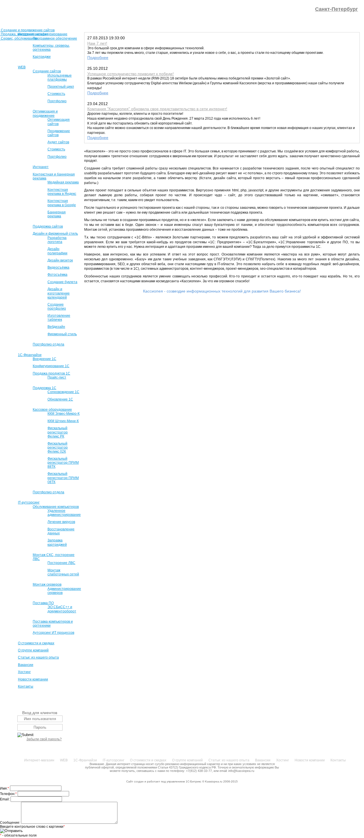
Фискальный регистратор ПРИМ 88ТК (63, 463)
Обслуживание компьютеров (56, 507)
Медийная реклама (63, 182)
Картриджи (42, 57)
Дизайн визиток (60, 260)
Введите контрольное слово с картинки (32, 827)
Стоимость (56, 94)
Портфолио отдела (48, 344)
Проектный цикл (60, 87)
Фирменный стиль (62, 334)
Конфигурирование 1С (51, 366)
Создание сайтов (47, 71)
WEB (22, 67)
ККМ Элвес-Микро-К (63, 414)
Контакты (25, 686)
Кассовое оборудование (52, 410)
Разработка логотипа (57, 240)
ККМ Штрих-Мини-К (63, 421)
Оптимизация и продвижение (45, 113)
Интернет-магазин (33, 34)
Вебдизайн (56, 327)
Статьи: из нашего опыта (38, 657)
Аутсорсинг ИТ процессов (53, 633)
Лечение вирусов (61, 522)
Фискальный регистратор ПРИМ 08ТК (63, 478)
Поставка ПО (43, 603)
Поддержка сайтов (48, 226)
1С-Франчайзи (30, 355)
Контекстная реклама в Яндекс (61, 192)
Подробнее (97, 57)
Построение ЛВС (61, 563)
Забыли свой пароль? (44, 739)
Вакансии (25, 665)
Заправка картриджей (57, 542)
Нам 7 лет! (97, 43)
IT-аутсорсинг (29, 502)
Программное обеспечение (55, 38)
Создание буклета (62, 282)
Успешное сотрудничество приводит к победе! (130, 73)
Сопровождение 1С (63, 392)
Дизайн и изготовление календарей (58, 293)
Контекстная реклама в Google (61, 203)
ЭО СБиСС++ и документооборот (61, 609)
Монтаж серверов (47, 584)
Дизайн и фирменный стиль (55, 234)
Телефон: (8, 794)
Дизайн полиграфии (57, 251)
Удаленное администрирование (64, 513)
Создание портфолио (56, 306)
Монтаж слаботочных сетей (63, 572)
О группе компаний (33, 650)
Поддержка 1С (44, 388)
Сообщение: (10, 823)
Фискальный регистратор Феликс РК (57, 432)
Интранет (41, 167)
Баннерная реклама (56, 214)
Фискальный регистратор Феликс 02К (57, 447)
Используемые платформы (59, 77)
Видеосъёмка (58, 267)
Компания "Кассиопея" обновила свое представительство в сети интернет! (157, 109)
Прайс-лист (56, 377)
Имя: (4, 788)
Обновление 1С (60, 399)
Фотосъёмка (57, 275)
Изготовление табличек (58, 318)
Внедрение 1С (44, 359)
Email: (5, 799)
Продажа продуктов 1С (51, 373)
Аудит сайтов (58, 142)
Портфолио (57, 101)
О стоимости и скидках (36, 643)
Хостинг (24, 672)
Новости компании (33, 679)
